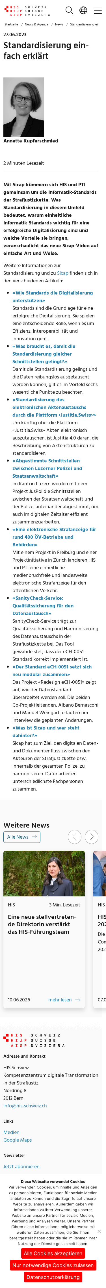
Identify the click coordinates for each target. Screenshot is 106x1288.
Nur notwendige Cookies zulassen (53, 1265)
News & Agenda (36, 24)
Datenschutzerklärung (53, 1277)
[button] (83, 11)
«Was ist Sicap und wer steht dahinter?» (45, 732)
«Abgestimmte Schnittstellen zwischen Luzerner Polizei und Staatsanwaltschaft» (47, 468)
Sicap (62, 273)
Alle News (18, 837)
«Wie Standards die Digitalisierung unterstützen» (52, 297)
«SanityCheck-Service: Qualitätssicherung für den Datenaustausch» (42, 606)
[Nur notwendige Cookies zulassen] (99, 1231)
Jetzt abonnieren (21, 1172)
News (59, 24)
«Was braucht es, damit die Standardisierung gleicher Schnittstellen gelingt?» (43, 354)
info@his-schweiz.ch (25, 1111)
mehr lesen (57, 1005)
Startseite (11, 24)
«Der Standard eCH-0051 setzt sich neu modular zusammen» (52, 671)
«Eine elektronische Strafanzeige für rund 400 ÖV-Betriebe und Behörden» (54, 537)
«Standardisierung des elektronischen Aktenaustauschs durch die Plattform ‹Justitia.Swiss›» (54, 407)
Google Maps (17, 1146)
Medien (11, 1138)
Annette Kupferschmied (30, 141)
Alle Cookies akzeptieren (53, 1253)
